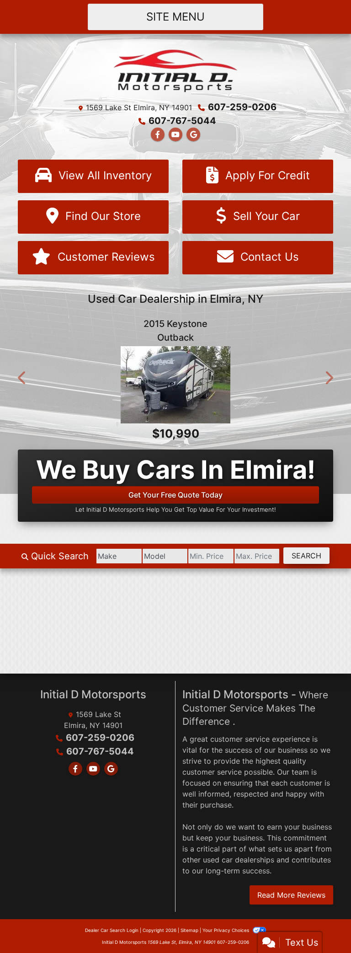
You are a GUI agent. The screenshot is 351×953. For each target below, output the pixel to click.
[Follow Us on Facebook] (158, 134)
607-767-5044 (182, 120)
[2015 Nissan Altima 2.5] (175, 401)
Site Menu (175, 16)
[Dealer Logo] (176, 70)
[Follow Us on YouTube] (175, 134)
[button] (22, 394)
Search (306, 588)
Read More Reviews (291, 927)
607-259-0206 (242, 107)
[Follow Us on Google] (193, 134)
